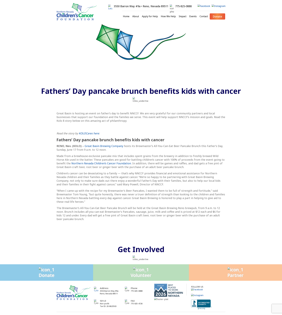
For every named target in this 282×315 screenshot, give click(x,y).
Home (126, 16)
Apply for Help (150, 16)
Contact (204, 16)
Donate (217, 16)
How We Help (168, 16)
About (135, 16)
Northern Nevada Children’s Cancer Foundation (101, 163)
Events (193, 16)
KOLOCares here (89, 133)
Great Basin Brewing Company (104, 146)
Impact (182, 16)
